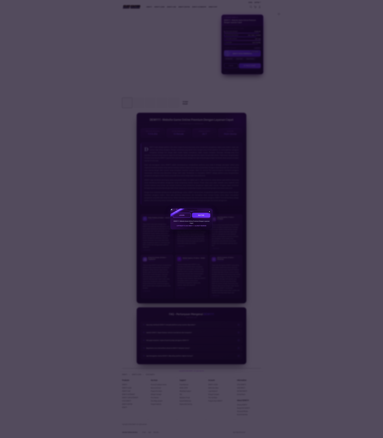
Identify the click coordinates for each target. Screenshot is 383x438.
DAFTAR (201, 215)
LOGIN (182, 215)
